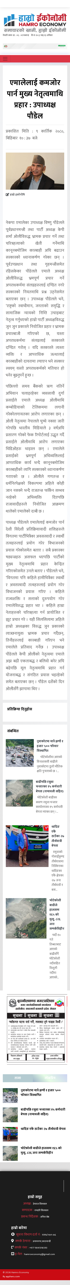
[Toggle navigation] (5, 58)
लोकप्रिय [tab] (50, 1078)
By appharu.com (11, 1276)
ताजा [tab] (18, 1078)
